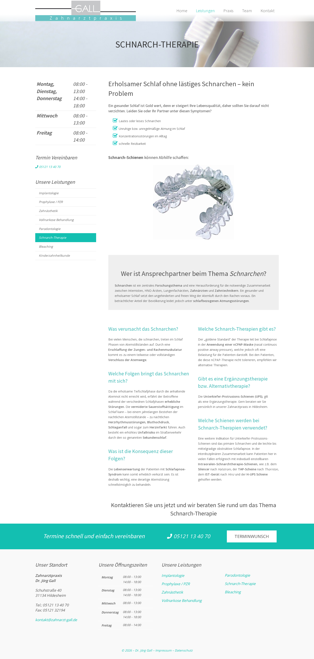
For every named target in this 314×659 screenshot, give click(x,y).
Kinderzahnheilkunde (54, 255)
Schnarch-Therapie (52, 237)
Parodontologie (49, 229)
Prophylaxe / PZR (51, 202)
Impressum (163, 650)
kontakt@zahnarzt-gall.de (56, 619)
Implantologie (49, 193)
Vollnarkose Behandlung (56, 220)
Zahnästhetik (48, 211)
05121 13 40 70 (49, 167)
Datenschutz (184, 650)
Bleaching (46, 246)
